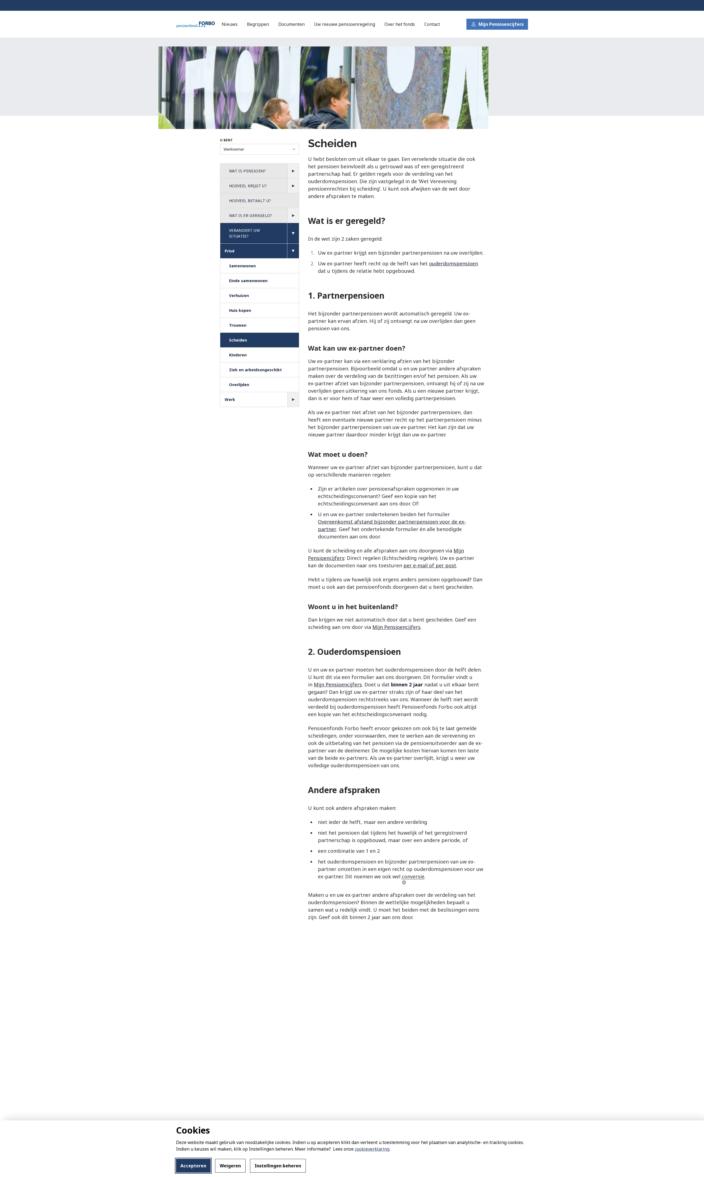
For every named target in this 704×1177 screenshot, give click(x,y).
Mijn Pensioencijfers (396, 627)
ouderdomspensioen (453, 263)
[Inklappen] (293, 233)
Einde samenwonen (248, 280)
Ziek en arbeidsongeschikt (255, 369)
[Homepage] (195, 24)
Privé (230, 251)
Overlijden (239, 384)
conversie (413, 876)
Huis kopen (240, 310)
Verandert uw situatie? (244, 233)
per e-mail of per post (429, 565)
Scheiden (238, 340)
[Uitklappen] (293, 171)
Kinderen (238, 355)
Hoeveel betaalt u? (250, 200)
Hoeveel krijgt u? (248, 185)
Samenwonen (242, 265)
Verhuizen (239, 295)
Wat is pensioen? (247, 171)
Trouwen (237, 325)
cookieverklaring (372, 1149)
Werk (230, 399)
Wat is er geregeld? (250, 215)
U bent (226, 140)
